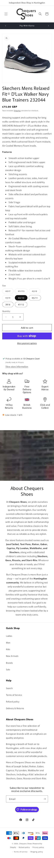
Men (8, 642)
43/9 (9, 298)
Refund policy (13, 701)
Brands (9, 662)
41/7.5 (23, 291)
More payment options (27, 343)
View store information (17, 366)
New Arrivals (12, 655)
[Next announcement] (48, 25)
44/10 (21, 297)
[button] (6, 14)
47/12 (21, 304)
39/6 (7, 304)
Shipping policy (36, 851)
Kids (8, 649)
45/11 (35, 297)
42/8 (36, 291)
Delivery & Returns (15, 708)
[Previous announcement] (5, 25)
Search (9, 688)
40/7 (9, 291)
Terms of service (21, 851)
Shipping (17, 110)
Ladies (9, 635)
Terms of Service (14, 694)
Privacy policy (38, 847)
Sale (8, 669)
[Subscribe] (44, 798)
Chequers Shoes (25, 843)
